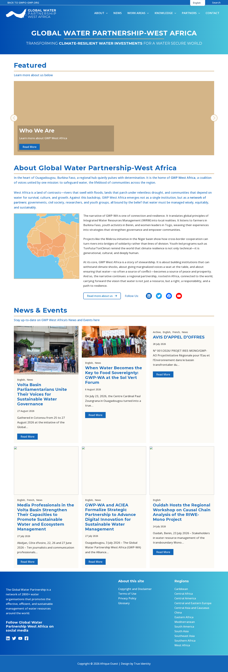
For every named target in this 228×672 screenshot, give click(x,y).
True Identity (142, 663)
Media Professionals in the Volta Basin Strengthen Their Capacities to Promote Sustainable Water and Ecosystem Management (45, 517)
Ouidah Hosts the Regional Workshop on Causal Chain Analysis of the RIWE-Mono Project (181, 512)
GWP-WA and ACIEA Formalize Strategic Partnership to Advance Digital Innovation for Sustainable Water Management (110, 517)
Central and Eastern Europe (192, 603)
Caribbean (181, 589)
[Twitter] (14, 638)
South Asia (181, 631)
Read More (27, 436)
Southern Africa (184, 640)
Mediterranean (184, 622)
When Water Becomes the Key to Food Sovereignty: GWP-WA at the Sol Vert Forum (113, 375)
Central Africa (183, 593)
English (21, 379)
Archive (157, 332)
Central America (185, 598)
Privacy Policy (127, 598)
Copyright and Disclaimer (135, 589)
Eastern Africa (183, 617)
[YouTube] (20, 638)
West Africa (182, 645)
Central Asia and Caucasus (191, 608)
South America (184, 626)
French (176, 332)
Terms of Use (127, 593)
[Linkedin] (8, 638)
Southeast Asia (184, 636)
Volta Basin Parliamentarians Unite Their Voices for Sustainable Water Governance (42, 394)
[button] (23, 2)
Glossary (124, 603)
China (178, 612)
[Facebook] (26, 638)
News (30, 379)
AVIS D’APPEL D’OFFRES (178, 337)
